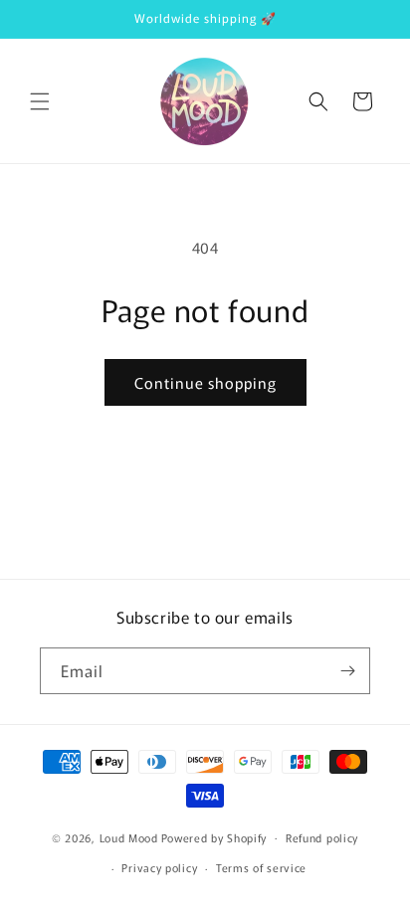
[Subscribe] (347, 670)
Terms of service (261, 867)
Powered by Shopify (214, 836)
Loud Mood (129, 836)
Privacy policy (159, 867)
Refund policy (322, 837)
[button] (40, 101)
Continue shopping (205, 382)
